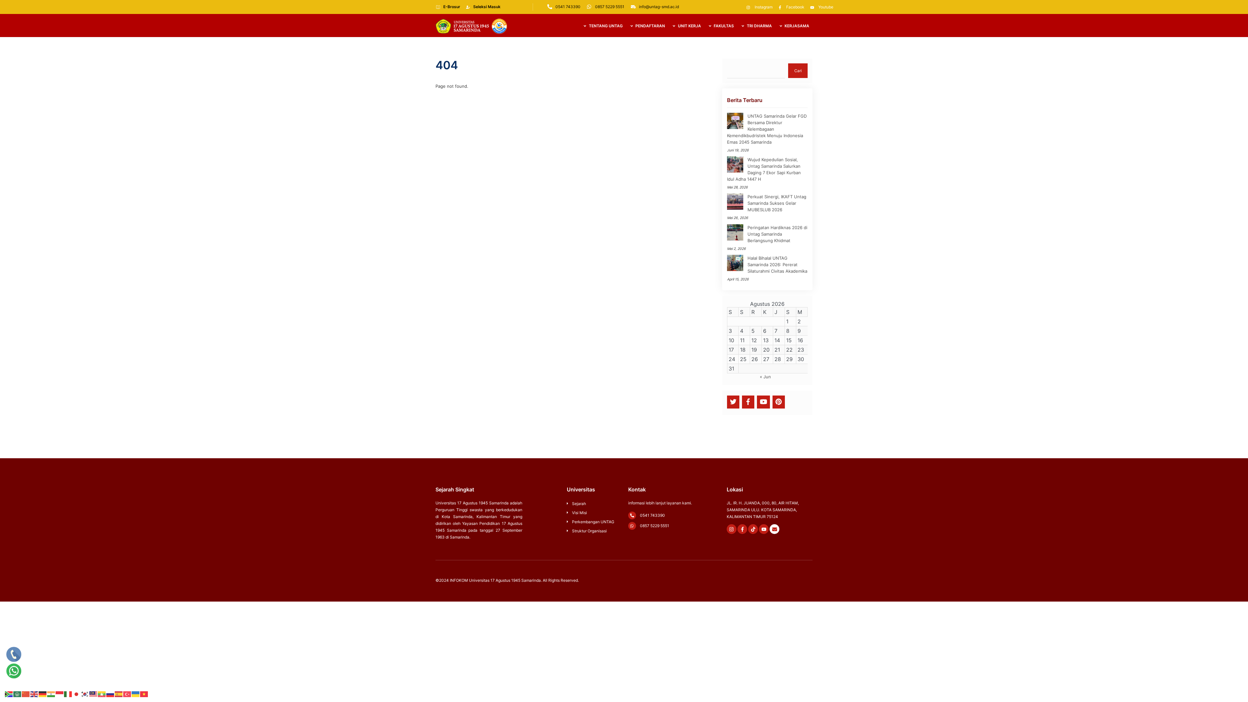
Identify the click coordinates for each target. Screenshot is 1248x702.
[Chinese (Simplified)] (26, 693)
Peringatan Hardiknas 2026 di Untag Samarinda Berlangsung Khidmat (777, 234)
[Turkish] (127, 693)
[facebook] (748, 401)
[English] (34, 693)
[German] (43, 693)
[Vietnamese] (144, 693)
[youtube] (763, 401)
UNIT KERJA (689, 25)
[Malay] (93, 693)
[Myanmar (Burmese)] (102, 693)
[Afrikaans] (9, 693)
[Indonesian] (60, 693)
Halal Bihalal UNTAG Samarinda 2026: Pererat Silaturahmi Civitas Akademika (777, 264)
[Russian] (110, 693)
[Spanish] (119, 693)
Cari (798, 70)
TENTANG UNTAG (605, 25)
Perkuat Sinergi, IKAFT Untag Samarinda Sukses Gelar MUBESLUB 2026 (777, 203)
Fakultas (723, 25)
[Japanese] (76, 693)
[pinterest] (779, 401)
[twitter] (733, 401)
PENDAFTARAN (649, 25)
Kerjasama (796, 25)
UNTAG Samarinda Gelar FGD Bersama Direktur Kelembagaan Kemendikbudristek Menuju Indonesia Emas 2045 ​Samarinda (767, 129)
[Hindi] (51, 693)
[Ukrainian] (136, 693)
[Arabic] (17, 693)
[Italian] (68, 693)
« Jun (765, 376)
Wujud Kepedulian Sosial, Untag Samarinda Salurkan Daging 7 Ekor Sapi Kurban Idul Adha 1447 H (764, 169)
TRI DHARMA (759, 25)
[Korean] (85, 693)
